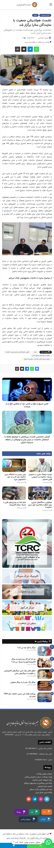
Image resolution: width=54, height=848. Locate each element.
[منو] (50, 5)
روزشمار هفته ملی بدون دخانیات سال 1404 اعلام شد (20, 695)
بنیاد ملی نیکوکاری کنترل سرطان (40, 789)
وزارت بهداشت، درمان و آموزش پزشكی (38, 777)
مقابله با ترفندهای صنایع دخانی (41, 355)
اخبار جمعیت (45, 15)
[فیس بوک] (37, 369)
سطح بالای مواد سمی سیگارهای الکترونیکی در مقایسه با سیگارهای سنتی (20, 672)
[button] (48, 842)
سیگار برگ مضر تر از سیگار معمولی (23, 682)
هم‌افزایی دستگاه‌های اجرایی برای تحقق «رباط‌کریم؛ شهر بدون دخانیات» (40, 505)
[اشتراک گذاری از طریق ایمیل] (23, 49)
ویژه (35, 15)
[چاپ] (17, 49)
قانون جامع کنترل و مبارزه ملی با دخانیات (17, 352)
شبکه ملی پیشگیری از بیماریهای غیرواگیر (38, 783)
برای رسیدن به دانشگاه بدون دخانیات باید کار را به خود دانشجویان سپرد (15, 477)
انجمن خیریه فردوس (44, 786)
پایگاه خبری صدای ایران (43, 792)
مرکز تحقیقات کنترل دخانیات (42, 780)
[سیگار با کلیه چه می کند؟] (44, 651)
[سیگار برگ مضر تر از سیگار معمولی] (44, 686)
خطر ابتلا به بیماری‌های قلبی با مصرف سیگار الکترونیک (14, 503)
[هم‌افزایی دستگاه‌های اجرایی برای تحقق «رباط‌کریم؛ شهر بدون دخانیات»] (40, 493)
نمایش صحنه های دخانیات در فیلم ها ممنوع (37, 359)
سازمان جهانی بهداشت (44, 773)
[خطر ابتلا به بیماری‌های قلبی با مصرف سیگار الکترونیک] (14, 493)
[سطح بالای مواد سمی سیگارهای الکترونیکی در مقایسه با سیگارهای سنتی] (44, 674)
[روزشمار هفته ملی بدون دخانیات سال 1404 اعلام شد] (44, 697)
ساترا (35, 352)
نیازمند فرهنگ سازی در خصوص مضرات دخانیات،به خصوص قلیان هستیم (40, 477)
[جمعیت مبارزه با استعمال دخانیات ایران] (27, 4)
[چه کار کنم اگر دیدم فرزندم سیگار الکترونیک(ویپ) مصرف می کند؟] (44, 663)
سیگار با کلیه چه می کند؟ (26, 647)
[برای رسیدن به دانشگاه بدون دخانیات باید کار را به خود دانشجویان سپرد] (14, 465)
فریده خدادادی (43, 38)
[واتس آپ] (36, 49)
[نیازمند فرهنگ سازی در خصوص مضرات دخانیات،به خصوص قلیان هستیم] (40, 465)
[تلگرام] (30, 49)
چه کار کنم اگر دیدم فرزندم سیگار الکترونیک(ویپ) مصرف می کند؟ (24, 660)
